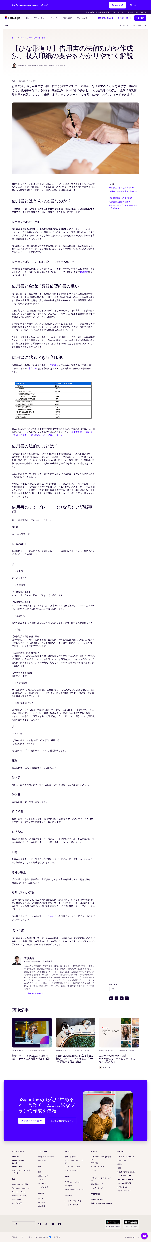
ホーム (14, 38)
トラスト (113, 989)
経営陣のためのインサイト (37, 38)
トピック (123, 25)
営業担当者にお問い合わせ (62, 1121)
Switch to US (117, 5)
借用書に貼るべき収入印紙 (120, 198)
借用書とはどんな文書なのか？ (122, 187)
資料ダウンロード (124, 18)
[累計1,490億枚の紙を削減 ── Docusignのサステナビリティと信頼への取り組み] (119, 1032)
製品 (27, 18)
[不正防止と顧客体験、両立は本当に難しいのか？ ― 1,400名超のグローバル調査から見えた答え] (76, 1032)
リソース (54, 18)
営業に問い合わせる (105, 18)
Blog (22, 38)
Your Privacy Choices (41, 1237)
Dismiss (133, 5)
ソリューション (40, 18)
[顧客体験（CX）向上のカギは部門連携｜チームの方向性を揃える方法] (32, 1032)
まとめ (112, 212)
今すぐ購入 (140, 18)
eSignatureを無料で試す (31, 1121)
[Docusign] (12, 18)
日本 (16, 1224)
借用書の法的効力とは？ (119, 202)
